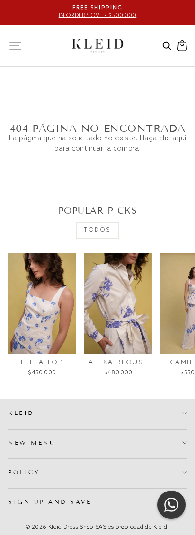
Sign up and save (50, 501)
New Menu (31, 442)
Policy (24, 471)
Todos (97, 230)
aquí (179, 138)
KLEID (21, 412)
